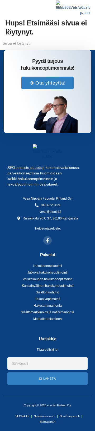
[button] (9, 8)
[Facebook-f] (47, 240)
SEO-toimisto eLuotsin (26, 167)
